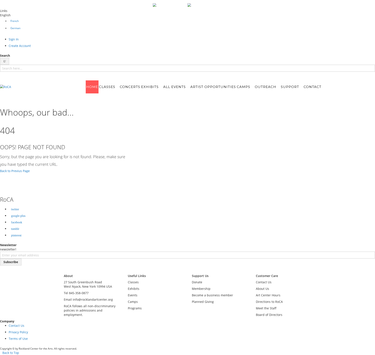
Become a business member (212, 295)
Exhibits (133, 289)
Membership (201, 289)
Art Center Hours (268, 295)
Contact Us (263, 282)
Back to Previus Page (15, 171)
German (15, 28)
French (14, 21)
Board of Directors (269, 315)
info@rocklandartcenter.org (93, 299)
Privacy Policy (18, 332)
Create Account (20, 46)
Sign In (14, 39)
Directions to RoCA (269, 302)
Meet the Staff (266, 308)
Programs (135, 308)
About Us (262, 289)
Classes (133, 282)
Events (132, 295)
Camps (133, 302)
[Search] (4, 61)
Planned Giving (203, 302)
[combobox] (187, 68)
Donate (197, 282)
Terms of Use (18, 339)
